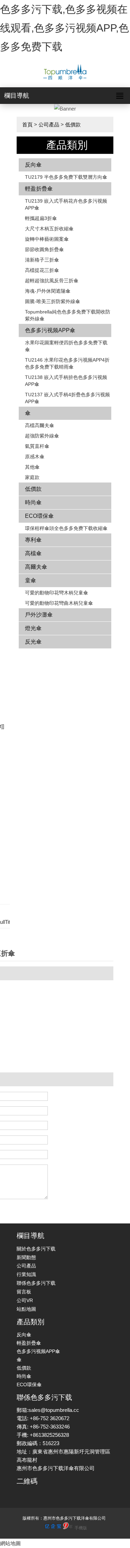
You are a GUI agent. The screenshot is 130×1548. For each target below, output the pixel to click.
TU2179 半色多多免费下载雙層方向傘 (66, 177)
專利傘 (33, 540)
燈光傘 (33, 628)
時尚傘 (33, 502)
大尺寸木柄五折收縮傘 (49, 228)
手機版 (81, 1527)
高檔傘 (33, 553)
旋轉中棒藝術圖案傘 (47, 239)
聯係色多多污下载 (36, 1283)
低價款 (73, 124)
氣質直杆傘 (37, 446)
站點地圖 (26, 1309)
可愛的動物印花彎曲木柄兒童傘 (59, 603)
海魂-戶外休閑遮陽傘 (47, 291)
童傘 (30, 580)
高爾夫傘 (36, 567)
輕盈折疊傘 (39, 189)
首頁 (27, 124)
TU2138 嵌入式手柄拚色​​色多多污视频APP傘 (66, 380)
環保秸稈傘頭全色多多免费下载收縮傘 (66, 528)
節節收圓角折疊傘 (44, 249)
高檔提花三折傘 (42, 270)
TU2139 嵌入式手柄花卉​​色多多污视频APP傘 (66, 204)
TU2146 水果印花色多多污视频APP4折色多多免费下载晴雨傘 (67, 363)
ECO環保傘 (39, 516)
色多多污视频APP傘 (50, 330)
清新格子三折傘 (42, 260)
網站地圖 (10, 1543)
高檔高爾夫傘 (39, 425)
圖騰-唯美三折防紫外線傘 (52, 301)
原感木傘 (34, 456)
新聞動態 (26, 1257)
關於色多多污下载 (36, 1248)
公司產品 (48, 124)
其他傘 (32, 467)
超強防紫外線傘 (42, 436)
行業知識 (26, 1274)
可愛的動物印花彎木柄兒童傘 (56, 592)
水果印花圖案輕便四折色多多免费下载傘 (66, 346)
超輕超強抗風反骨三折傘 (51, 280)
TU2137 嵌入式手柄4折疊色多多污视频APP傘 (67, 398)
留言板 (24, 1291)
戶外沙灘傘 (39, 615)
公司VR (25, 1300)
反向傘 (33, 165)
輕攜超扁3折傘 (41, 218)
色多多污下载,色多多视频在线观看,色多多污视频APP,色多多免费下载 (64, 27)
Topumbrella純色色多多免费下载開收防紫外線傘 (67, 315)
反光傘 (33, 642)
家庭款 (32, 477)
